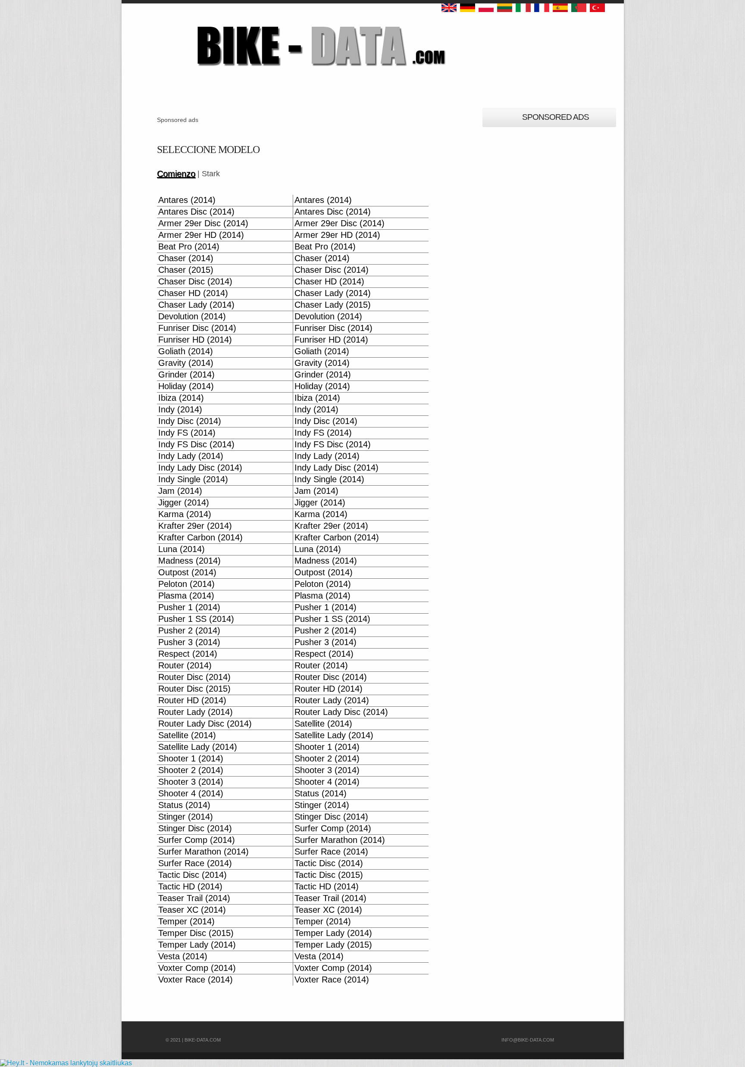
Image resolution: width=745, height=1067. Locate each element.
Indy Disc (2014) (189, 421)
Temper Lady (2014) (333, 933)
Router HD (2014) (328, 689)
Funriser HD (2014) (195, 340)
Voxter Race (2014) (195, 980)
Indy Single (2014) (193, 479)
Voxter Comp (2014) (197, 968)
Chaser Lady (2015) (332, 305)
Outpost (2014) (187, 572)
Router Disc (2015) (194, 689)
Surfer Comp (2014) (332, 828)
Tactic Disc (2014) (328, 863)
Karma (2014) (184, 514)
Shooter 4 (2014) (327, 782)
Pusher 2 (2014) (189, 631)
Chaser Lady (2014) (332, 293)
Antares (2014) (187, 200)
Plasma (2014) (186, 596)
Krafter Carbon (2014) (200, 538)
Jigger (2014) (183, 503)
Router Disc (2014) (194, 677)
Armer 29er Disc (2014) (203, 223)
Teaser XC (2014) (192, 910)
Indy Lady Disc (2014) (200, 468)
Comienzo (176, 174)
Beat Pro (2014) (188, 247)
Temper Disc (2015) (196, 933)
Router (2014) (185, 665)
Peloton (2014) (186, 584)
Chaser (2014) (185, 258)
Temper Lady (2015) (333, 945)
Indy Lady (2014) (190, 456)
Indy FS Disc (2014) (196, 444)
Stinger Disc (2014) (331, 817)
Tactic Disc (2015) (328, 875)
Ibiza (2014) (181, 398)
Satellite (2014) (323, 724)
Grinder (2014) (186, 375)
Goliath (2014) (185, 351)
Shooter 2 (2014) (327, 759)
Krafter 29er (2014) (195, 526)
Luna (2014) (181, 549)
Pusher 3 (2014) (189, 642)
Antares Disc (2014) (196, 212)
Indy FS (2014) (187, 433)
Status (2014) (320, 793)
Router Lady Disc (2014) (341, 712)
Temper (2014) (186, 921)
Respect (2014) (187, 654)
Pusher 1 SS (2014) (196, 619)
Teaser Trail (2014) (194, 898)
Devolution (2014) (192, 316)
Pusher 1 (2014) (189, 607)
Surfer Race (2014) (331, 852)
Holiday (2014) (186, 386)
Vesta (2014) (182, 956)
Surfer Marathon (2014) (339, 840)
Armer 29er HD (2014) (201, 235)
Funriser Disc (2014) (197, 328)
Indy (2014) (180, 410)
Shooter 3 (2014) (327, 770)
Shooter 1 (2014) (327, 747)
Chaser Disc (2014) (331, 270)
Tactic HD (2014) (190, 887)
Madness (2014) (189, 561)
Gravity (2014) (185, 363)
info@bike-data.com (527, 1039)
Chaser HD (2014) (329, 282)
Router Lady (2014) (331, 700)
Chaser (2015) (185, 270)
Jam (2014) (180, 491)
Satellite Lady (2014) (333, 735)
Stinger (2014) (321, 805)
